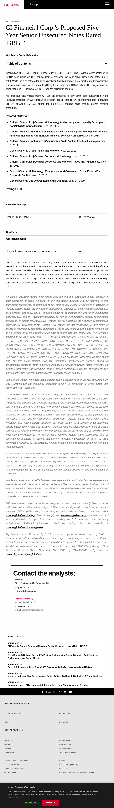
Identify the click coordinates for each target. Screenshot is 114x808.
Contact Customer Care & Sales (16, 761)
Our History (8, 745)
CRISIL (7, 722)
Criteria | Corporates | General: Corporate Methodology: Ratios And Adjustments (55, 161)
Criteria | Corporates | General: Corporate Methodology (40, 156)
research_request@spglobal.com (24, 554)
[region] (57, 795)
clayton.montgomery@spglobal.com (30, 610)
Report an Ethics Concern (14, 769)
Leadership (63, 769)
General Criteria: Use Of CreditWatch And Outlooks (38, 180)
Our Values (8, 741)
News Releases (65, 745)
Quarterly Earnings (66, 748)
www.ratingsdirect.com (74, 515)
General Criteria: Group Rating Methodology (34, 150)
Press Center (9, 752)
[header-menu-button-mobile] (107, 4)
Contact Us (63, 722)
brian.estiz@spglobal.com (26, 591)
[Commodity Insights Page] (60, 692)
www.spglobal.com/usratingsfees (24, 527)
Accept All (50, 803)
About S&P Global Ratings (14, 714)
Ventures (7, 748)
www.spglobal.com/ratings (20, 515)
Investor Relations (66, 741)
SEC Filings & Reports (67, 752)
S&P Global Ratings (16, 703)
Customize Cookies (31, 803)
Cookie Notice (14, 797)
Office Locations (10, 772)
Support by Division (11, 765)
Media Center (64, 714)
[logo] (11, 4)
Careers (62, 761)
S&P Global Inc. (14, 730)
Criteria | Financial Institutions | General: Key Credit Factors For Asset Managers (55, 141)
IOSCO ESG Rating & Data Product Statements (77, 772)
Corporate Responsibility (68, 765)
